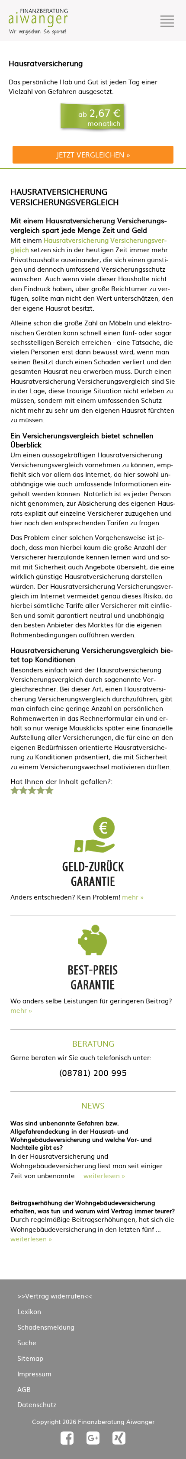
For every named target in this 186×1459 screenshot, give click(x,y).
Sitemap (30, 1358)
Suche (26, 1342)
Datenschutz (36, 1404)
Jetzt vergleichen (90, 154)
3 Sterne (31, 789)
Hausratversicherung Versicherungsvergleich (88, 244)
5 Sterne (49, 789)
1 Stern (13, 789)
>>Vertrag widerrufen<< (54, 1296)
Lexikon (29, 1311)
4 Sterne (40, 789)
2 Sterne (23, 789)
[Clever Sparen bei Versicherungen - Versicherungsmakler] (38, 32)
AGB (24, 1389)
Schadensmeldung (45, 1327)
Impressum (34, 1374)
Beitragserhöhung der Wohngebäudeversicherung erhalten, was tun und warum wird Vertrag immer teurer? (92, 1206)
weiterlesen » (104, 1175)
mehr (130, 897)
